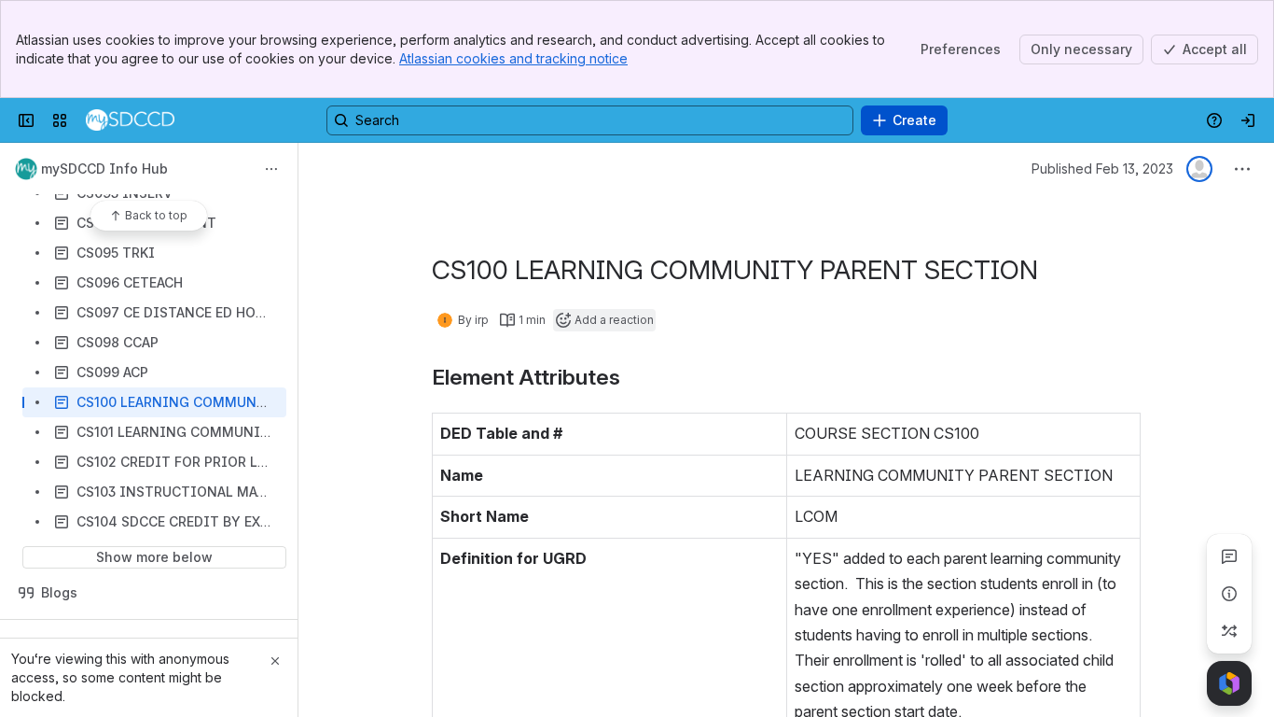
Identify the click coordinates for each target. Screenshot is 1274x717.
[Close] (275, 661)
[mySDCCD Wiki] (130, 120)
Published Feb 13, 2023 (1102, 168)
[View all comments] (1229, 556)
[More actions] (271, 169)
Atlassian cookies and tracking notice (513, 58)
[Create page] (1229, 631)
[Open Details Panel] (1229, 594)
